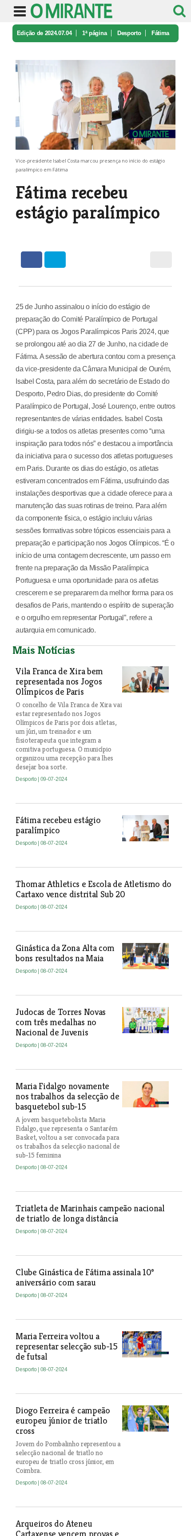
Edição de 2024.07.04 (44, 33)
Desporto (129, 33)
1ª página (94, 33)
